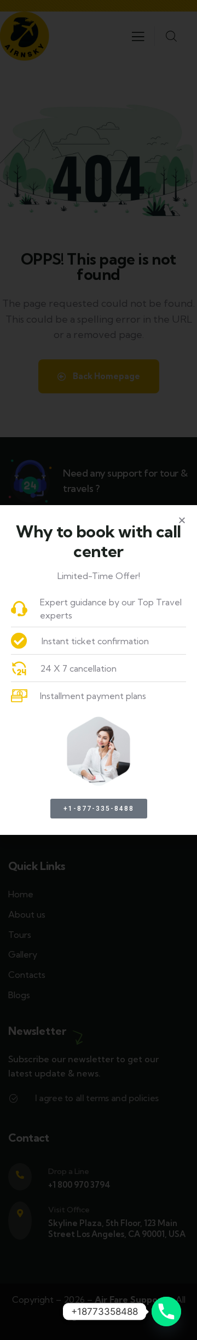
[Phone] (166, 1311)
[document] (98, 670)
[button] (182, 520)
